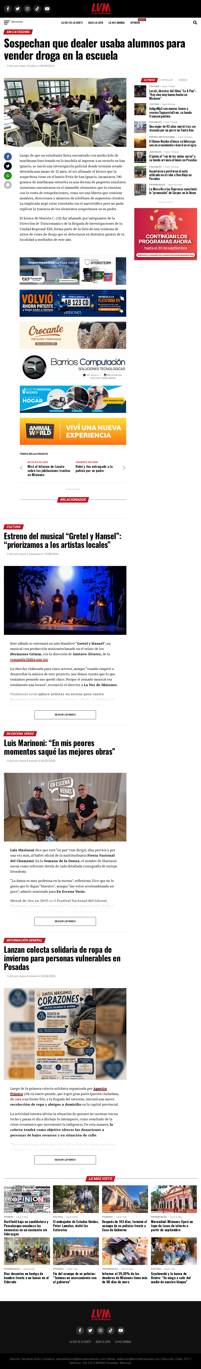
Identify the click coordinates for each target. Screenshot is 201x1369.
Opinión (136, 21)
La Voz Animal (117, 22)
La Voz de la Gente (72, 22)
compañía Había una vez (29, 659)
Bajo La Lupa (95, 22)
